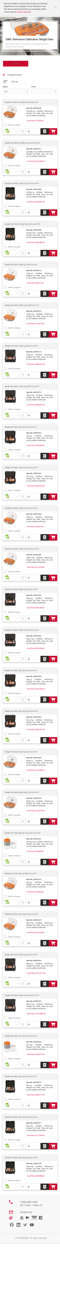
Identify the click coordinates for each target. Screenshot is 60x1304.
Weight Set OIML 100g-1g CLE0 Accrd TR (21, 265)
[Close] (56, 7)
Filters (15, 64)
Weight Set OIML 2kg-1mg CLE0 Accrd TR (21, 711)
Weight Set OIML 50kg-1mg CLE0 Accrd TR (22, 995)
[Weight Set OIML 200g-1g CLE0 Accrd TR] (10, 518)
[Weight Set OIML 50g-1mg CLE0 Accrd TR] (10, 924)
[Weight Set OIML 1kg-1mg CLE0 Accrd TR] (10, 477)
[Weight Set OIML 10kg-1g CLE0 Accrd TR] (10, 356)
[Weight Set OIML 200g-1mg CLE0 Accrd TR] (10, 559)
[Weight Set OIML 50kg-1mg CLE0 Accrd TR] (10, 1005)
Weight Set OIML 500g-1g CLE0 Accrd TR (21, 752)
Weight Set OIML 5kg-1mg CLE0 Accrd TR (21, 1158)
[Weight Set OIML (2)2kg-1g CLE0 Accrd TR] (10, 193)
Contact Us (26, 1212)
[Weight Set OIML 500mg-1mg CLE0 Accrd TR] (10, 843)
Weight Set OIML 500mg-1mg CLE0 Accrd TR (22, 833)
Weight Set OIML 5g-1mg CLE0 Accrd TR (21, 1036)
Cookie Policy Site (23, 12)
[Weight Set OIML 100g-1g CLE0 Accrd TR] (10, 274)
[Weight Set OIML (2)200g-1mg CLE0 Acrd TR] (10, 153)
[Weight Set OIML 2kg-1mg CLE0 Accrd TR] (10, 721)
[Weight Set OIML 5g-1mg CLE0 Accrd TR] (10, 1046)
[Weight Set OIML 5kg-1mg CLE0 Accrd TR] (10, 1167)
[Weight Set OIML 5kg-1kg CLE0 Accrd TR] (10, 1127)
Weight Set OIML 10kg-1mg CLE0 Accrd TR (22, 386)
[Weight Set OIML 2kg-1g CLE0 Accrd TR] (10, 680)
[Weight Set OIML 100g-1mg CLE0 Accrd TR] (10, 315)
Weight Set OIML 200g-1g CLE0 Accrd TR (21, 508)
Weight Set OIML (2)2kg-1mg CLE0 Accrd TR (22, 224)
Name (5, 87)
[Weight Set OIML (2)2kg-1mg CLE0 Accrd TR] (10, 234)
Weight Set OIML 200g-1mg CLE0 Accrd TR (22, 549)
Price (33, 87)
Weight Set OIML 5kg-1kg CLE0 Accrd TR (21, 1117)
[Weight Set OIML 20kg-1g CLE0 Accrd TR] (10, 599)
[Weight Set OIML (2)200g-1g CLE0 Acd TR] (10, 112)
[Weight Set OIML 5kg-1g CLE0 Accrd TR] (10, 1086)
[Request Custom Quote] (44, 131)
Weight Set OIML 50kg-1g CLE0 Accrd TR (21, 955)
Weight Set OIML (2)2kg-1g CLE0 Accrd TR (22, 183)
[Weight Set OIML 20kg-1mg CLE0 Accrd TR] (10, 640)
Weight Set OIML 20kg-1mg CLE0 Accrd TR (22, 630)
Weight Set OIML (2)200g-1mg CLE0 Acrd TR (22, 143)
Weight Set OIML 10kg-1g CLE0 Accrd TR (21, 346)
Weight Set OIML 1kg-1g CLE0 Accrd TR (20, 427)
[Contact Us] (11, 1212)
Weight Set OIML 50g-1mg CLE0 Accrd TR (21, 914)
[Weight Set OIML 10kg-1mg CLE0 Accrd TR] (10, 396)
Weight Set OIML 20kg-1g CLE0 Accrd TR (21, 589)
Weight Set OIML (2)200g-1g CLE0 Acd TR (21, 102)
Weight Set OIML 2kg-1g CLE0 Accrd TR (20, 670)
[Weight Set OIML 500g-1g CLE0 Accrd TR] (10, 762)
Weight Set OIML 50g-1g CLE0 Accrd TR (20, 873)
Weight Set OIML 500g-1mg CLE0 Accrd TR (22, 792)
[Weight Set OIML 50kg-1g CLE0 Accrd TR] (10, 965)
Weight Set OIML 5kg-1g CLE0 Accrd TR (20, 1076)
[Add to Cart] (53, 131)
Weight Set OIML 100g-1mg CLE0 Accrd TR (22, 305)
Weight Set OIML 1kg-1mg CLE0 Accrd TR (21, 467)
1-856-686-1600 (31, 1204)
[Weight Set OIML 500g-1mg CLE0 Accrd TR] (10, 802)
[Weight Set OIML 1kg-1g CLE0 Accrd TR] (10, 437)
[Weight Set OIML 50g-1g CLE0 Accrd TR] (10, 883)
